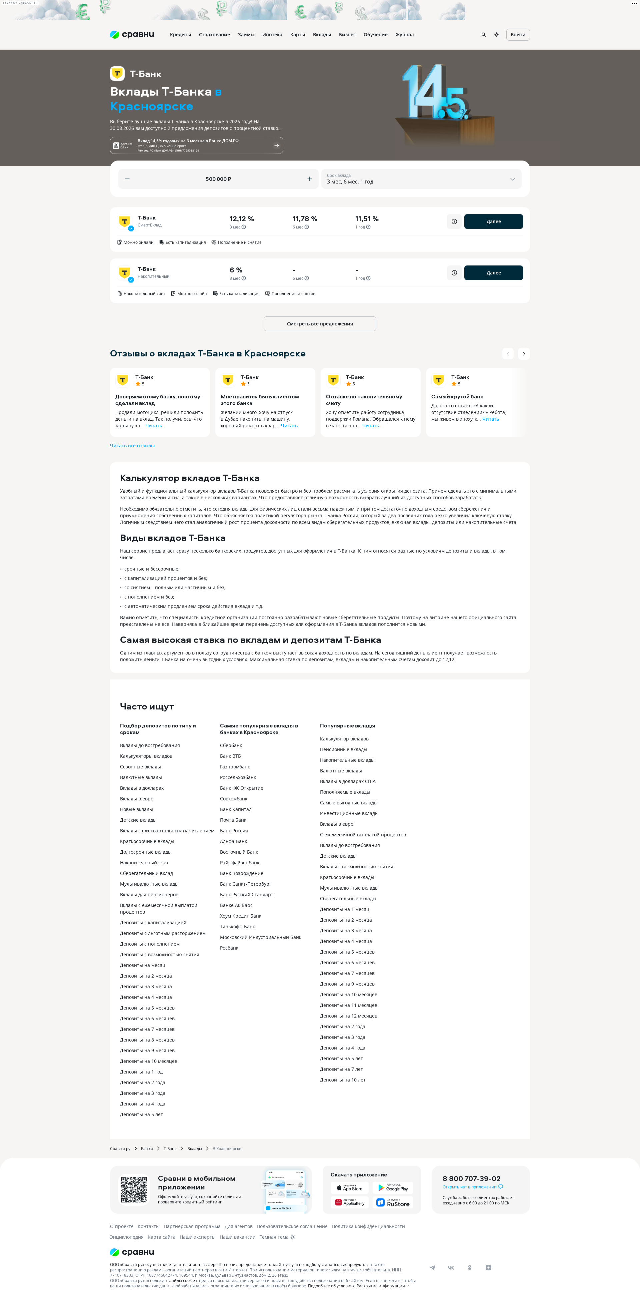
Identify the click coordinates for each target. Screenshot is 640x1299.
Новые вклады (136, 809)
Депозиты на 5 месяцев (147, 1008)
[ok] (469, 1267)
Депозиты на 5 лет (141, 1114)
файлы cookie (182, 1280)
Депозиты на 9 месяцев (147, 1050)
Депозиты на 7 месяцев (147, 1029)
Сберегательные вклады (348, 898)
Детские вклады (138, 820)
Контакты (149, 1226)
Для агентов (239, 1226)
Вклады (194, 1148)
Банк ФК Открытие (241, 788)
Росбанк (229, 948)
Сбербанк (231, 745)
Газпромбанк (235, 766)
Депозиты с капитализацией (153, 922)
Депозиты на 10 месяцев (148, 1061)
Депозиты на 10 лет (343, 1080)
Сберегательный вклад (146, 873)
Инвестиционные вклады (349, 813)
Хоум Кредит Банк (240, 916)
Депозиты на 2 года (142, 1082)
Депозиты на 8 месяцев (147, 1040)
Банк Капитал (236, 809)
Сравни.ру (120, 1148)
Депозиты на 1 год (141, 1072)
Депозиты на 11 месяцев (348, 1005)
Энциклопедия (127, 1237)
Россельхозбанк (238, 777)
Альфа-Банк (233, 841)
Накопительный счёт (144, 862)
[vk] (451, 1267)
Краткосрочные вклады (147, 841)
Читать (153, 425)
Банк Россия (234, 830)
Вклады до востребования (150, 745)
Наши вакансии (238, 1237)
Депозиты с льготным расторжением (163, 933)
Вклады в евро (136, 798)
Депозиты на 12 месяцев (348, 1016)
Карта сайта (162, 1237)
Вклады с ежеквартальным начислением (167, 830)
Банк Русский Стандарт (246, 894)
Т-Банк (144, 377)
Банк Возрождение (241, 873)
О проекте (122, 1226)
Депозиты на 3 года (142, 1093)
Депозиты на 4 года (142, 1103)
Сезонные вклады (140, 766)
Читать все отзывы (132, 445)
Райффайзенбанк (239, 862)
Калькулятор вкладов (344, 738)
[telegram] (432, 1267)
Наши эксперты (198, 1237)
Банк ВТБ (230, 756)
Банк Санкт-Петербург (245, 884)
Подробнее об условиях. (332, 1285)
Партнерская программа (192, 1226)
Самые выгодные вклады (349, 802)
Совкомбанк (233, 798)
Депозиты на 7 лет (341, 1069)
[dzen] (488, 1267)
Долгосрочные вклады (146, 852)
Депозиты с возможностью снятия (159, 954)
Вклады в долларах (142, 788)
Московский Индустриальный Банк (260, 937)
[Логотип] (264, 1252)
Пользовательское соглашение (292, 1226)
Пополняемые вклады (345, 792)
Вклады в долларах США (348, 781)
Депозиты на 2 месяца (146, 976)
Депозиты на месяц (142, 965)
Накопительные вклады (347, 760)
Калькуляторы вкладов (146, 756)
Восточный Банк (239, 852)
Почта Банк (233, 820)
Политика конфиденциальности (368, 1226)
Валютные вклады (141, 777)
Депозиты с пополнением (150, 944)
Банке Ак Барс (236, 905)
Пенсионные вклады (343, 749)
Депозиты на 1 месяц (344, 909)
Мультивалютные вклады (149, 884)
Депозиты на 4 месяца (146, 997)
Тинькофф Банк (237, 926)
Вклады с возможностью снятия (356, 866)
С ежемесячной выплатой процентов (363, 834)
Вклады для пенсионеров (149, 894)
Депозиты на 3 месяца (146, 986)
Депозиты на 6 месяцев (147, 1018)
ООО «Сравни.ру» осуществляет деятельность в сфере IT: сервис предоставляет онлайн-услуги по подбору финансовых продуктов (239, 1264)
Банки (147, 1148)
